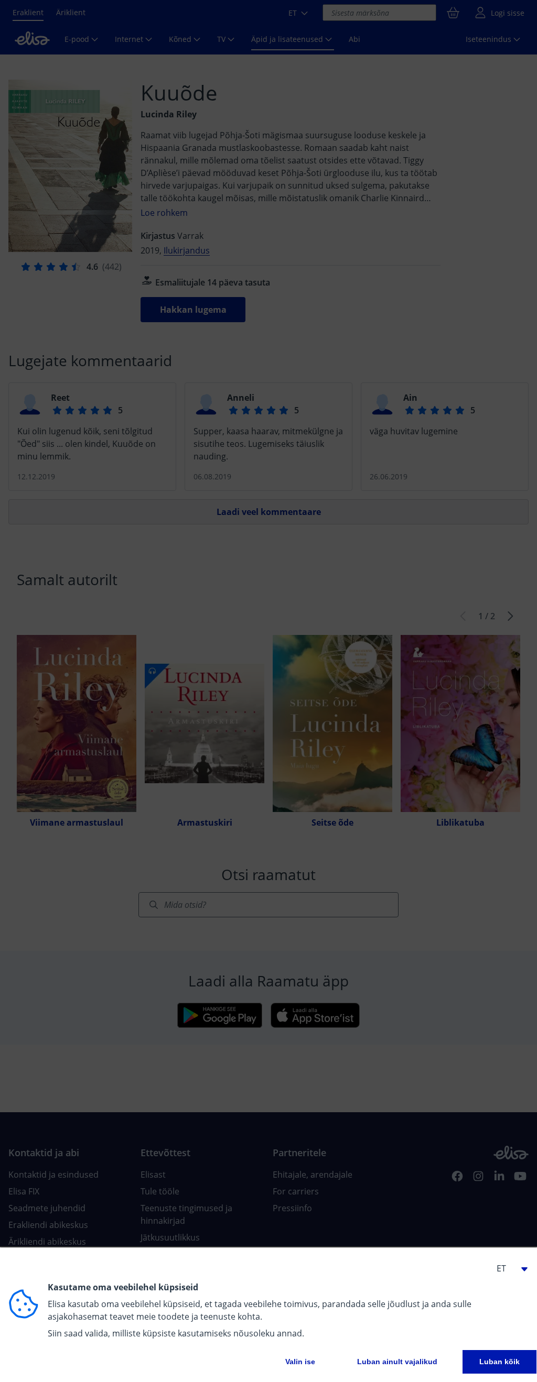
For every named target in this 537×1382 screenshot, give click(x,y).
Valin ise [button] (300, 1361)
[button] (508, 1268)
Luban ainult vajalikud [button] (397, 1361)
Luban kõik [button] (499, 1361)
